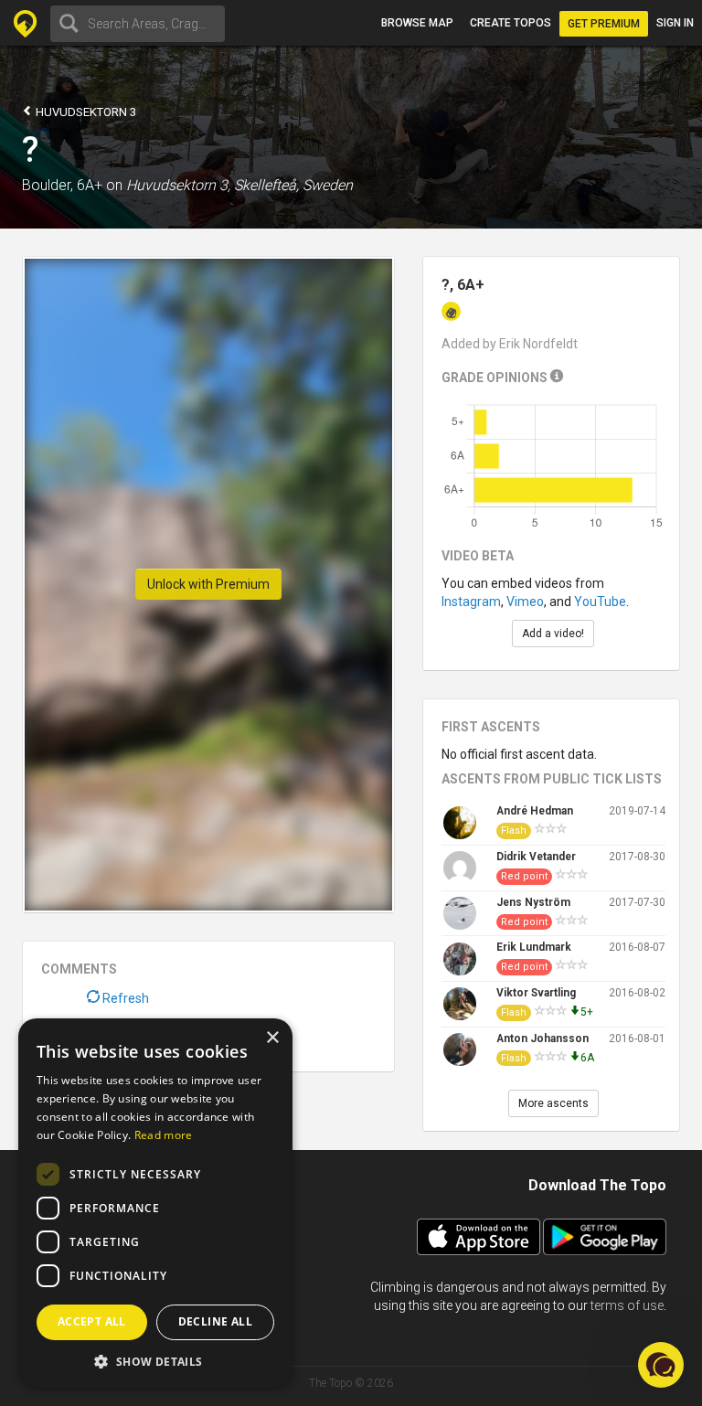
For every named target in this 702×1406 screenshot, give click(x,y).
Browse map (417, 22)
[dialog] (155, 1203)
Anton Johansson (542, 1038)
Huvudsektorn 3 (84, 112)
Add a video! (553, 633)
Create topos (510, 22)
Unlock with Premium (208, 584)
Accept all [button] (92, 1321)
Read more (163, 1135)
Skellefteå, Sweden (293, 185)
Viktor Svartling (536, 992)
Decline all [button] (215, 1321)
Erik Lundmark (533, 947)
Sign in (675, 22)
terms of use (627, 1305)
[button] (155, 1360)
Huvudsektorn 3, (178, 185)
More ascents (553, 1103)
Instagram (471, 601)
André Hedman (534, 810)
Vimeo (525, 601)
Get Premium (604, 23)
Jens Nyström (533, 902)
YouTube (600, 601)
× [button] (272, 1038)
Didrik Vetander (536, 856)
